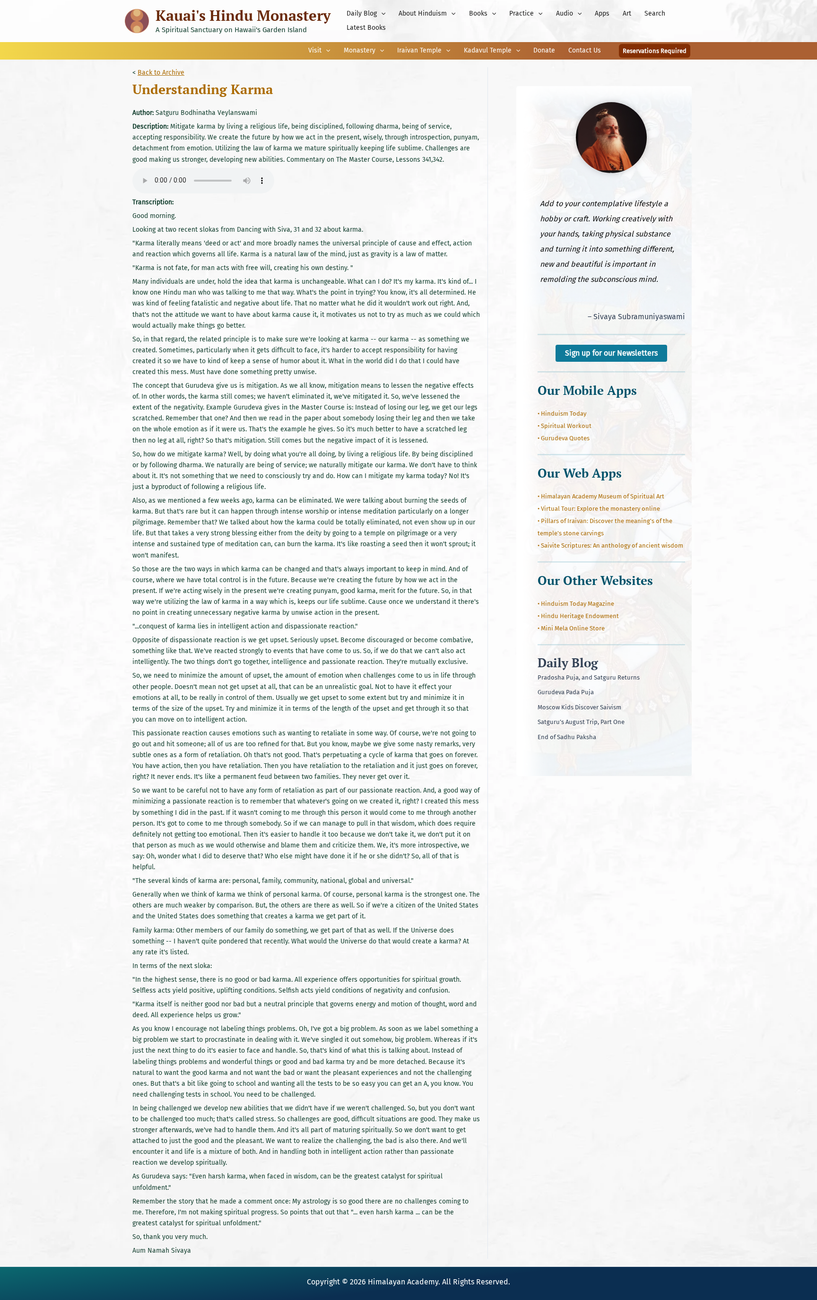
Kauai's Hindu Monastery (243, 15)
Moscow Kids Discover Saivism (579, 707)
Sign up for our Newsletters (611, 353)
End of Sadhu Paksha (567, 737)
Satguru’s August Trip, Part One (581, 721)
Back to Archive (161, 73)
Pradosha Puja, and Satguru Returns (589, 677)
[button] (381, 14)
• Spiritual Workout (564, 425)
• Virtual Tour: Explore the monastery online (599, 508)
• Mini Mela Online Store (571, 628)
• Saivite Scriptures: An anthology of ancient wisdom (610, 545)
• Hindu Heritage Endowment (578, 615)
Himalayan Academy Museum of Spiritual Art (602, 496)
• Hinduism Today (562, 413)
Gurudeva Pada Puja (566, 692)
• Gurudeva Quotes (564, 438)
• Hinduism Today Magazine (576, 603)
